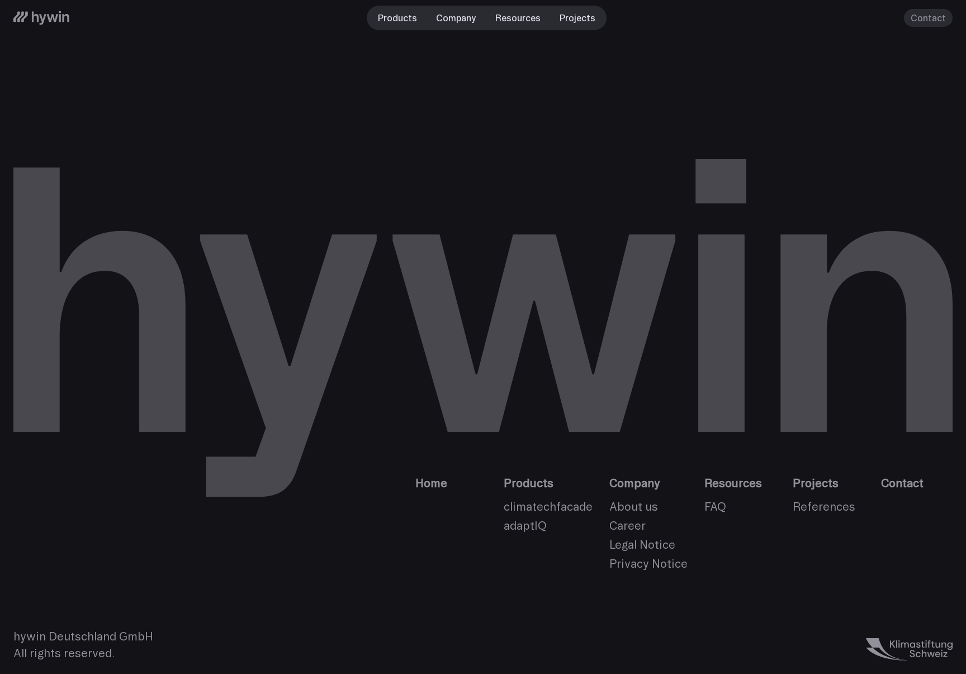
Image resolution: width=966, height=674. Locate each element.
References (824, 506)
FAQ (715, 506)
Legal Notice (642, 544)
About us (633, 506)
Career (627, 525)
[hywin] (41, 18)
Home (431, 483)
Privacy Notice (648, 563)
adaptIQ (525, 525)
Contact (928, 18)
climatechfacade (548, 506)
